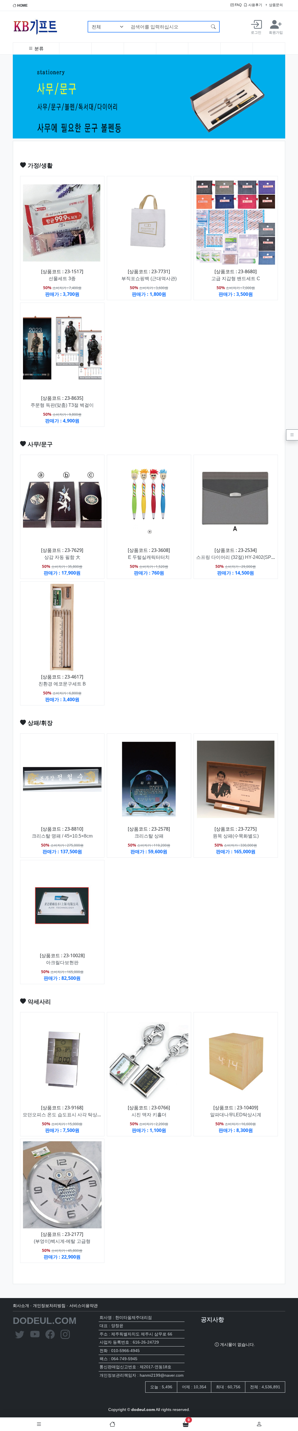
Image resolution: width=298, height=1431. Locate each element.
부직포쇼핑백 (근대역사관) (149, 278)
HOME (22, 5)
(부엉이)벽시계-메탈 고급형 (62, 1241)
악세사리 (38, 1001)
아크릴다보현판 (62, 962)
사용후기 (254, 5)
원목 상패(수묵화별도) (236, 836)
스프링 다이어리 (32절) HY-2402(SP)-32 (237, 557)
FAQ (238, 5)
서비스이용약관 (83, 1305)
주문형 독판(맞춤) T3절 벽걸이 (62, 405)
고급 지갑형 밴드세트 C (235, 278)
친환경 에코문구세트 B (62, 683)
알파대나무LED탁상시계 (235, 1114)
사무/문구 (39, 444)
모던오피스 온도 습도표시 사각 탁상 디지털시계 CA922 (80, 1114)
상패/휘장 (39, 723)
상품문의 (275, 5)
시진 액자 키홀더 (149, 1114)
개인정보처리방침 (49, 1305)
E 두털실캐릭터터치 (149, 557)
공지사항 (212, 1319)
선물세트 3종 (62, 278)
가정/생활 (39, 165)
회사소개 (21, 1305)
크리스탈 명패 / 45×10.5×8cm (62, 836)
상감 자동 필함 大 (62, 557)
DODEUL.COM (45, 1320)
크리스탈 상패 (149, 836)
